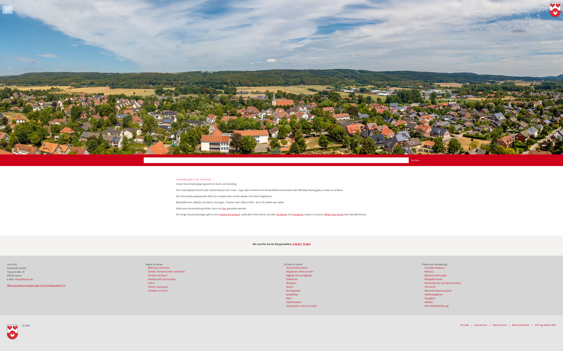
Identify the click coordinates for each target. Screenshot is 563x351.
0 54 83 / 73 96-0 (302, 244)
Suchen (415, 160)
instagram (298, 214)
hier (224, 208)
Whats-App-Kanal (333, 214)
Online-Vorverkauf (230, 214)
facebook (282, 214)
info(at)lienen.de (24, 279)
